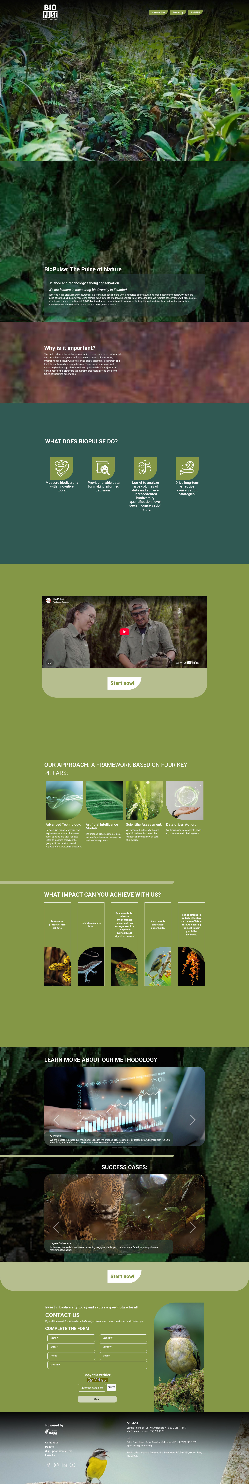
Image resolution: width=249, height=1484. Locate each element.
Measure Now (158, 12)
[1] (120, 1147)
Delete (111, 1387)
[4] (135, 1147)
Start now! (122, 683)
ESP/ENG (195, 12)
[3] (130, 1147)
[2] (125, 1147)
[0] (114, 1147)
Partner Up (178, 12)
